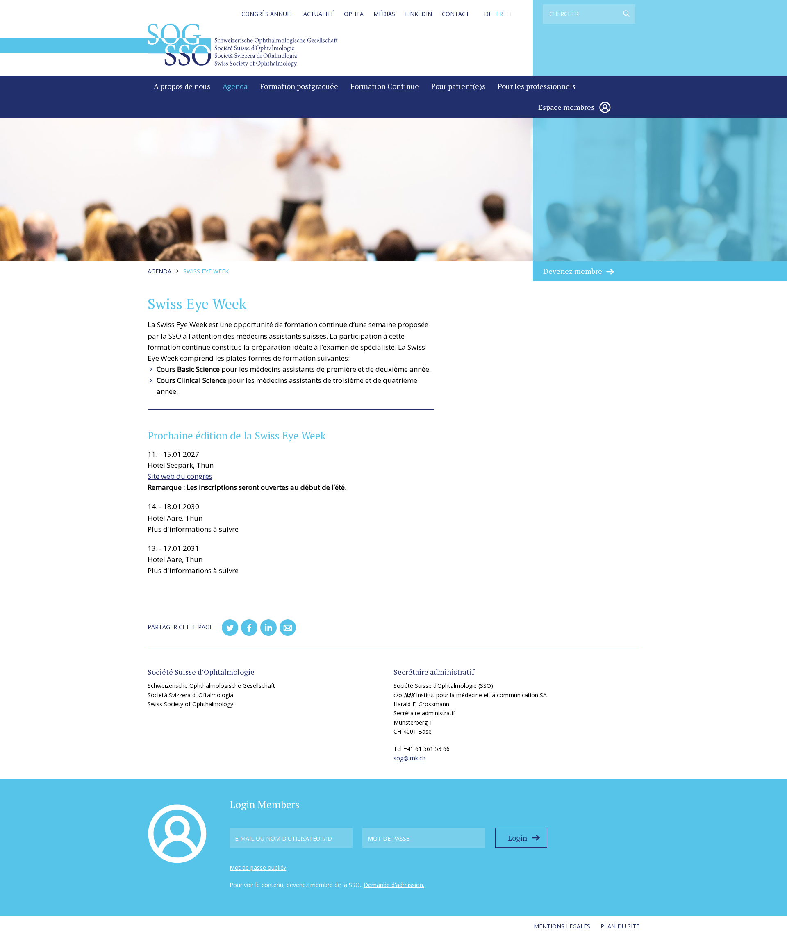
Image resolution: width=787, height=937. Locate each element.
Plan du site (619, 926)
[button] (230, 627)
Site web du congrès (180, 476)
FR (499, 14)
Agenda (235, 86)
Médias (384, 14)
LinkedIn (418, 14)
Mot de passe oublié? (258, 867)
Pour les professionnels (536, 86)
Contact (455, 14)
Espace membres (566, 107)
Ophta (354, 14)
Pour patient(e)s (458, 86)
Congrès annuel (267, 14)
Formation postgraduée (299, 86)
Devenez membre (572, 271)
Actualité (318, 14)
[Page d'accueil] (243, 45)
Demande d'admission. (394, 885)
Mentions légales (562, 926)
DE (488, 14)
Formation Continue (384, 86)
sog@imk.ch (409, 758)
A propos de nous (182, 86)
